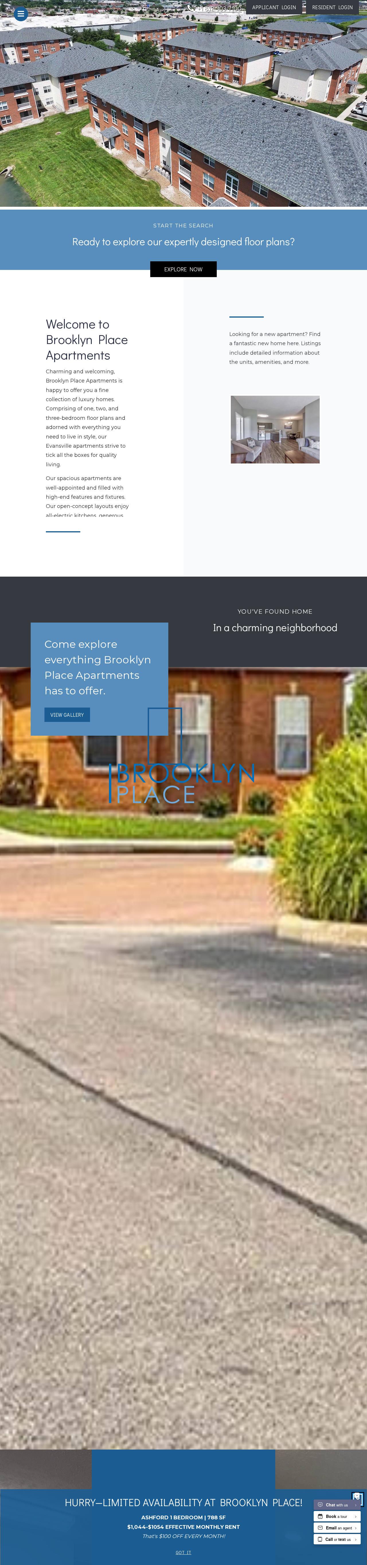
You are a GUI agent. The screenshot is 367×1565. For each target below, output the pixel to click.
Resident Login (335, 7)
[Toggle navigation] (21, 14)
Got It (184, 1552)
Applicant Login (277, 7)
